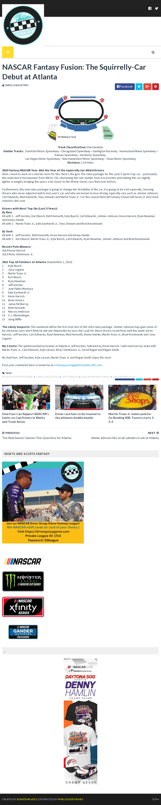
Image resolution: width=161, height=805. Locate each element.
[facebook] (150, 8)
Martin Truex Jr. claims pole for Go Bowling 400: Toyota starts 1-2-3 (131, 417)
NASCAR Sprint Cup (124, 376)
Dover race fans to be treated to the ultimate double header (78, 415)
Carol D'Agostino (47, 376)
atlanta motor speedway (17, 376)
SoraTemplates (27, 799)
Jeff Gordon (70, 376)
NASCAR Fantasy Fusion (96, 376)
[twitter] (156, 8)
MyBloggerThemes (70, 799)
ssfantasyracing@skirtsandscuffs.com (78, 365)
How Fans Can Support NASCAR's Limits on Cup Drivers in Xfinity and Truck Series (25, 417)
